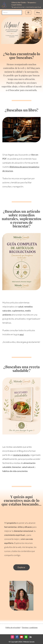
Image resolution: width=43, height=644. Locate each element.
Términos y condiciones (30, 627)
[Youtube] (21, 637)
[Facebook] (17, 637)
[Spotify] (26, 637)
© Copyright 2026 (15, 642)
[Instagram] (12, 637)
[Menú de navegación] (28, 12)
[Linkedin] (30, 637)
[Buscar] (19, 12)
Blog (38, 12)
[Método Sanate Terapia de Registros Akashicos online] (5, 4)
